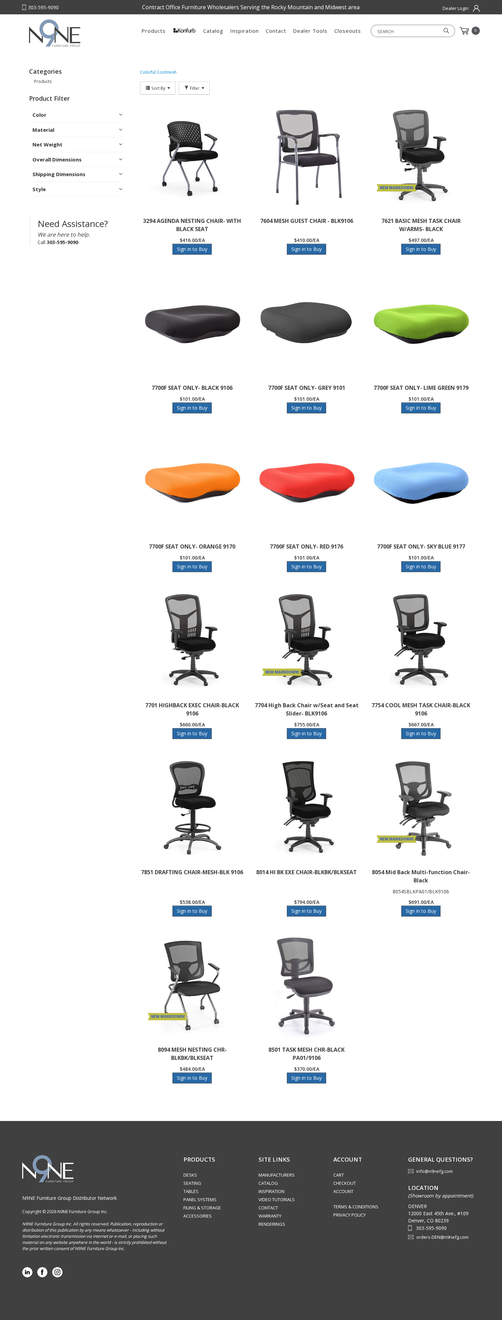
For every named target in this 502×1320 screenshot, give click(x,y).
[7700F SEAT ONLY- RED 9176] (306, 483)
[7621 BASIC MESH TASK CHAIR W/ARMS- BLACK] (421, 157)
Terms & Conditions (355, 1207)
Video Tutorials (277, 1199)
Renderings (272, 1224)
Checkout (344, 1183)
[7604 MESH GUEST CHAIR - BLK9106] (306, 157)
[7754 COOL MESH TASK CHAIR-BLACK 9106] (421, 641)
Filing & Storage (202, 1208)
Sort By (158, 88)
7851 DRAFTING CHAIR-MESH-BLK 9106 (192, 872)
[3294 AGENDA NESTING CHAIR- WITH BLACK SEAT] (192, 157)
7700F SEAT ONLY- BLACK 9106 (192, 388)
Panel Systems (200, 1199)
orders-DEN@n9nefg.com (442, 1237)
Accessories (197, 1216)
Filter (194, 88)
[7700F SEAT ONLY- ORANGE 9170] (192, 483)
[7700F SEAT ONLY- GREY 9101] (306, 324)
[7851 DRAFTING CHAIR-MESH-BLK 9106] (192, 808)
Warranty (270, 1216)
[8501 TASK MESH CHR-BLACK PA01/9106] (306, 986)
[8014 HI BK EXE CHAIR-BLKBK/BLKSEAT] (306, 808)
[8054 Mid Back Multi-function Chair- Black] (421, 808)
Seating (192, 1183)
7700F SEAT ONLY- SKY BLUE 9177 (421, 546)
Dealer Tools (310, 30)
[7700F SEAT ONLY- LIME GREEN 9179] (421, 324)
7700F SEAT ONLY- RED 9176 (306, 546)
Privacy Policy (349, 1215)
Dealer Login (456, 8)
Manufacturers (277, 1175)
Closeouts (347, 30)
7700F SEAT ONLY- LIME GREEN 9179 (421, 388)
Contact (276, 30)
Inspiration (244, 30)
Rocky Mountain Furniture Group (71, 33)
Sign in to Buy (192, 249)
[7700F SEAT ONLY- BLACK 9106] (192, 324)
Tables (190, 1191)
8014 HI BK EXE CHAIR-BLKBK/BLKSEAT (306, 872)
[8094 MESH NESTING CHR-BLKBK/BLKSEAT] (192, 986)
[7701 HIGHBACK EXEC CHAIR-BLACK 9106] (192, 641)
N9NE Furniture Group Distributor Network (69, 1198)
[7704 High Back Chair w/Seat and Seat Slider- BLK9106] (306, 641)
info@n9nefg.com (434, 1171)
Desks (190, 1175)
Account (343, 1191)
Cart (338, 1175)
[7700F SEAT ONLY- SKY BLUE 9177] (421, 483)
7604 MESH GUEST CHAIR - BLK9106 (306, 221)
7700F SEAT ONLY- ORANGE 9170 (192, 546)
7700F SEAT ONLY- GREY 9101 (306, 388)
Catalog (213, 30)
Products (153, 30)
